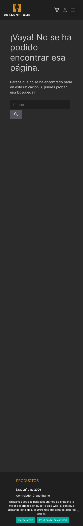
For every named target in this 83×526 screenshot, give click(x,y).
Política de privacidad (53, 520)
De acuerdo (25, 520)
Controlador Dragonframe (33, 495)
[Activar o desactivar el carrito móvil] (58, 10)
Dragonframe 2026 (28, 489)
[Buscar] (16, 114)
